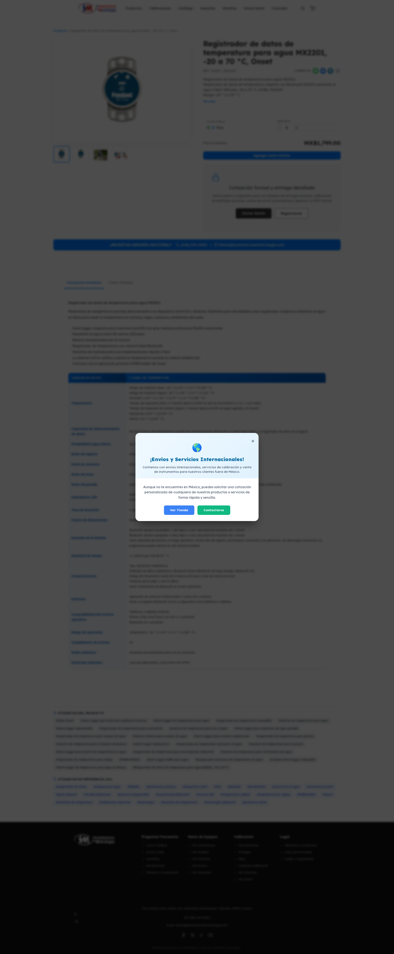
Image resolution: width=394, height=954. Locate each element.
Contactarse (214, 510)
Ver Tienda (179, 510)
